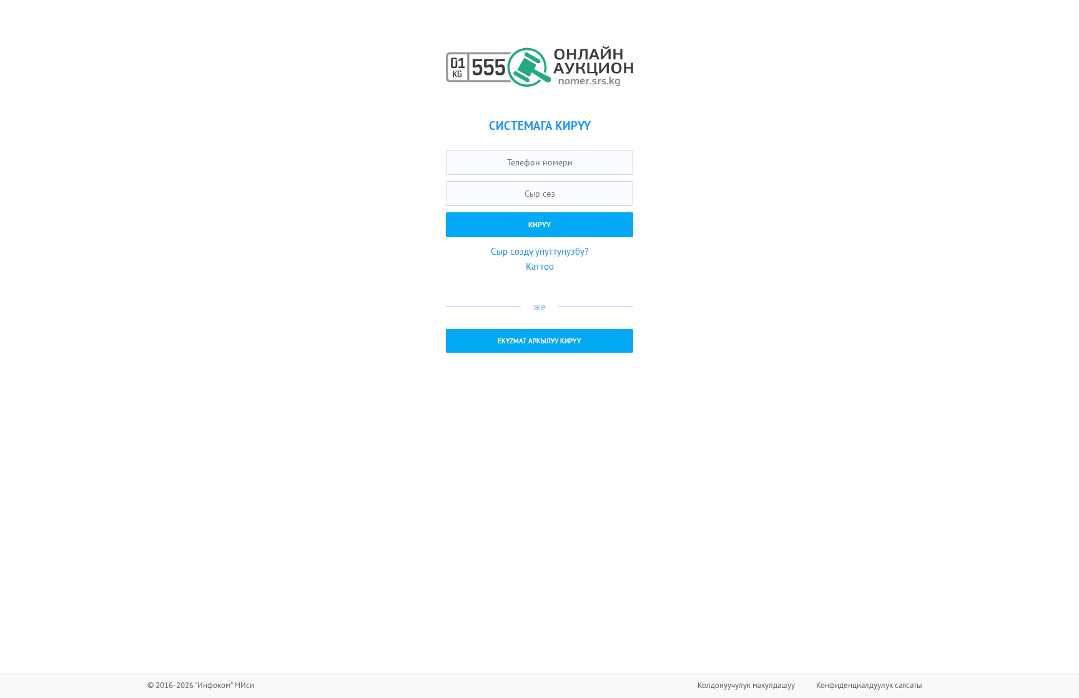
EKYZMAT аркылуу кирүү (539, 341)
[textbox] (539, 162)
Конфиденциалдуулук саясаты (869, 685)
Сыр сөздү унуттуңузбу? (540, 251)
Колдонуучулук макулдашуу (746, 685)
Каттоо (540, 266)
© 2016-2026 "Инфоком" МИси (200, 685)
